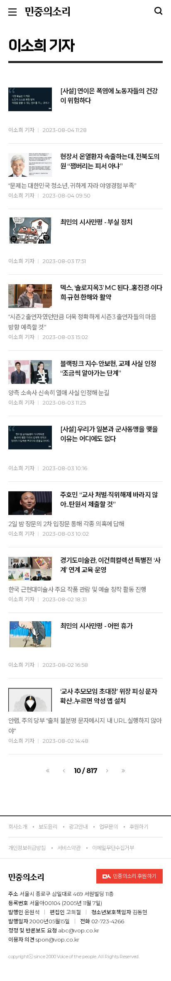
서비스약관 (69, 847)
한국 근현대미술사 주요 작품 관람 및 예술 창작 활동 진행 (77, 589)
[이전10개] (48, 770)
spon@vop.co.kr (57, 939)
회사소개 (17, 826)
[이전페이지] (64, 770)
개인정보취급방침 (27, 847)
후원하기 (138, 826)
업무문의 (108, 826)
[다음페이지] (107, 770)
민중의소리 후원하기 (134, 876)
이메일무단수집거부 (113, 847)
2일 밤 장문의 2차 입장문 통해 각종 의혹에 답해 (66, 524)
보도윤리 (48, 826)
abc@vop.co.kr (78, 930)
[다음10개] (123, 770)
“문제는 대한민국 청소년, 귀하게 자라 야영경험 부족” (72, 186)
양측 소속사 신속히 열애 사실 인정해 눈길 (59, 393)
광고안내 (78, 826)
